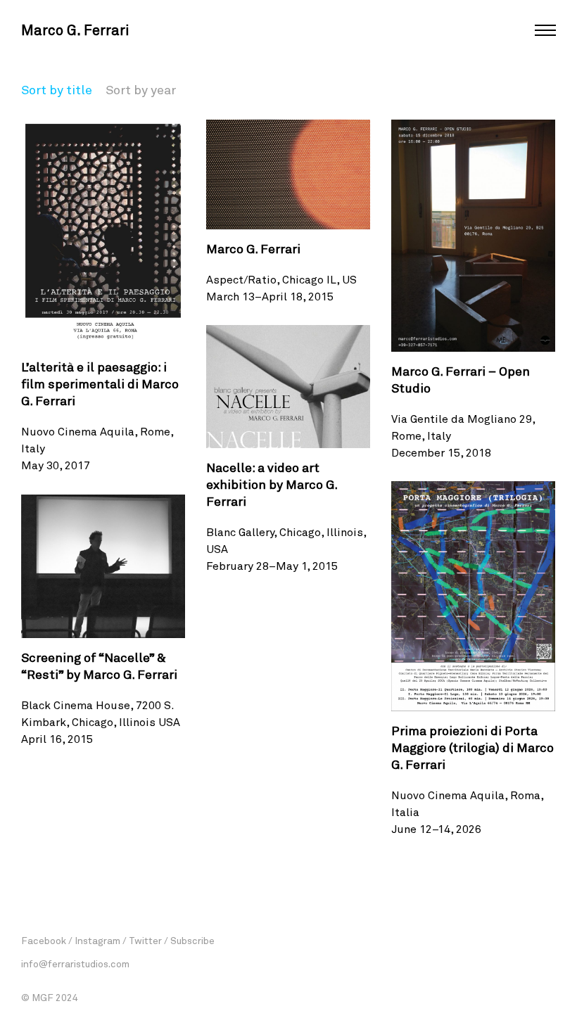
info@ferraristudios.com (75, 963)
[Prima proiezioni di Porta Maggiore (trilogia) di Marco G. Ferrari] (473, 596)
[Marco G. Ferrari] (288, 174)
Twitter (145, 940)
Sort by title (56, 89)
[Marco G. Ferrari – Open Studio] (473, 236)
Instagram (97, 940)
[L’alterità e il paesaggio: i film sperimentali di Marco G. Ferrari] (103, 234)
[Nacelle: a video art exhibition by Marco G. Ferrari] (288, 386)
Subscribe (192, 940)
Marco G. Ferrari (75, 29)
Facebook (43, 940)
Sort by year (141, 89)
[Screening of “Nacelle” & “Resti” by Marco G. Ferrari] (103, 566)
